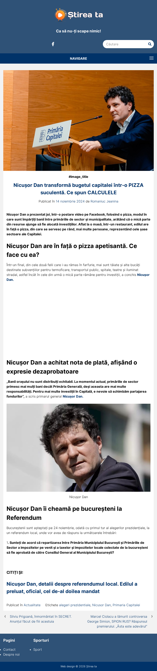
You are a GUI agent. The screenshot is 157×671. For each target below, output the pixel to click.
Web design (68, 666)
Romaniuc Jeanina (104, 201)
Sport (37, 649)
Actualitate (32, 605)
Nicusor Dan (101, 605)
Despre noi (11, 654)
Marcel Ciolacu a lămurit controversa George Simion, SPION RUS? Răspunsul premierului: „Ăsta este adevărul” (117, 621)
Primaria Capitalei (126, 605)
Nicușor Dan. (73, 396)
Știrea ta (91, 666)
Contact (9, 649)
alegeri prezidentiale (74, 605)
